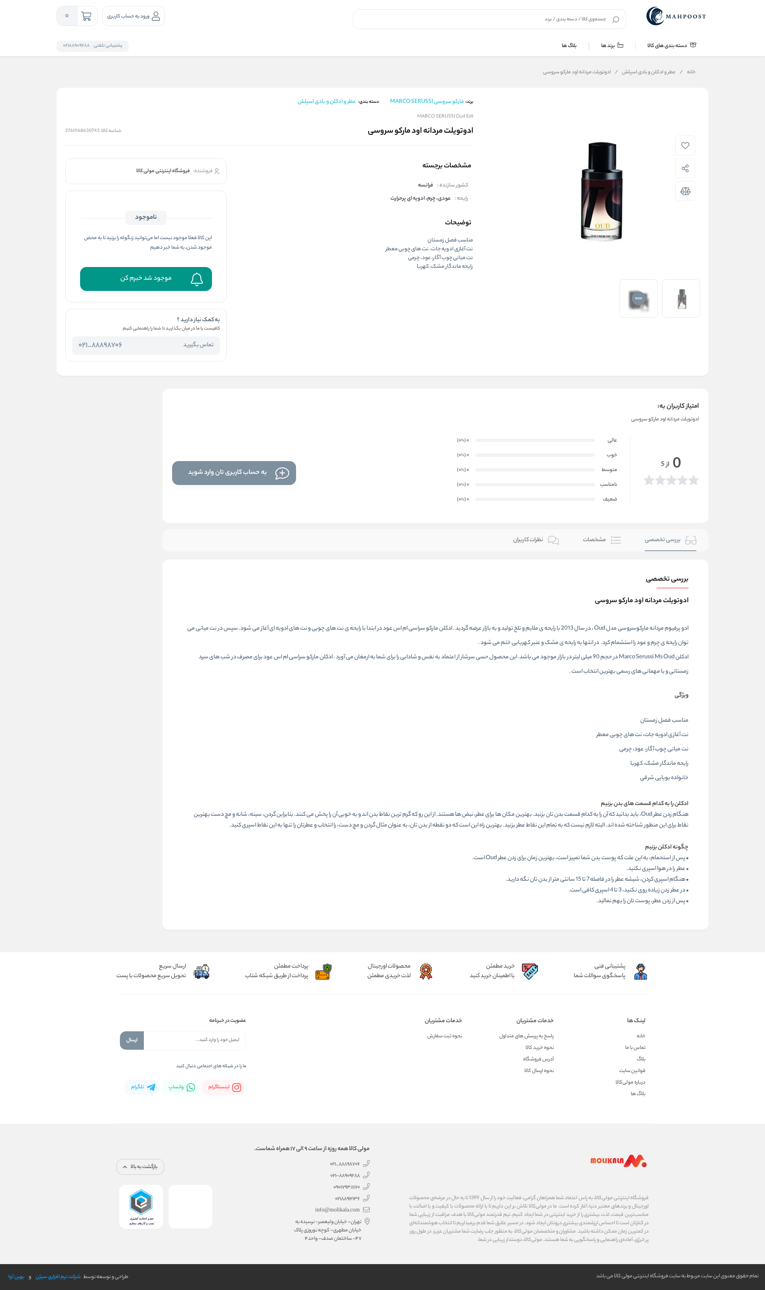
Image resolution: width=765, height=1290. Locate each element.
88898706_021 (100, 345)
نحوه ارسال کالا (539, 1071)
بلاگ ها (569, 46)
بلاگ (641, 1059)
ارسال (131, 1040)
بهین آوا (16, 1277)
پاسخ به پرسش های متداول (526, 1036)
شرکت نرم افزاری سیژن (57, 1277)
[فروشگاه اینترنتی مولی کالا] (676, 16)
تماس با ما (635, 1048)
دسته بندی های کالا (667, 46)
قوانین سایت (632, 1071)
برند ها (608, 46)
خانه (688, 72)
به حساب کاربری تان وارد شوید (227, 472)
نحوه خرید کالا (540, 1048)
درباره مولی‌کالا (630, 1082)
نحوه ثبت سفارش (444, 1036)
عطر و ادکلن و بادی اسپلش (645, 72)
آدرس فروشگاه (538, 1059)
